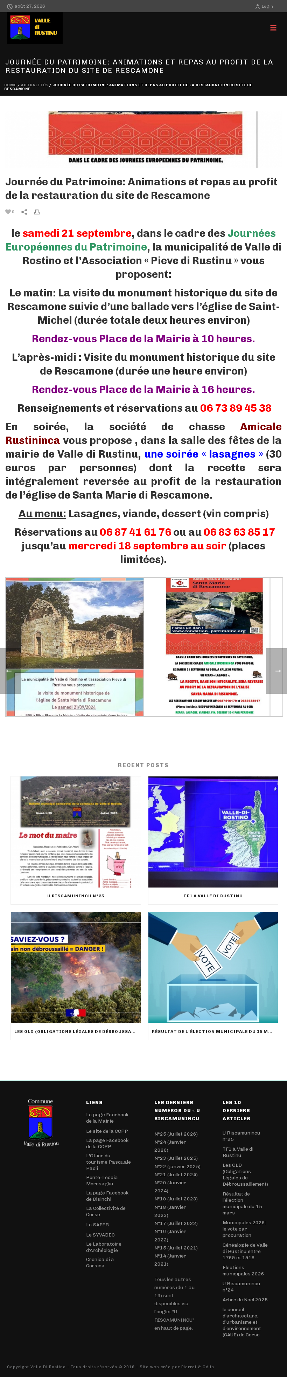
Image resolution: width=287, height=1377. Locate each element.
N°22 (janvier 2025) (177, 1167)
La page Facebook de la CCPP (107, 1143)
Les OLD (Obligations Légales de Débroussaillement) (77, 1031)
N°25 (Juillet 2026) (176, 1134)
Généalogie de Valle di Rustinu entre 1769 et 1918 (245, 1251)
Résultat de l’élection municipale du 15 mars (215, 1031)
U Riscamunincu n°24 (241, 1287)
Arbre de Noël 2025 (245, 1300)
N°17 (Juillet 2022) (176, 1223)
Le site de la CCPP (107, 1131)
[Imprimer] (40, 211)
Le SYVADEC (100, 1235)
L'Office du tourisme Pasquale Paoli (108, 1162)
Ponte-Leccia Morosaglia (102, 1180)
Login (267, 6)
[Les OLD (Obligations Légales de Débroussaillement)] (76, 967)
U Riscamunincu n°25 (75, 895)
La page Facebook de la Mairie (107, 1118)
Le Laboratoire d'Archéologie (103, 1247)
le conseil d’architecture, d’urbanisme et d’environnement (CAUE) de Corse (242, 1322)
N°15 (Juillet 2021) (176, 1248)
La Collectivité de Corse (106, 1211)
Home (10, 85)
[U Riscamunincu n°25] (76, 832)
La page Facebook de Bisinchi (107, 1196)
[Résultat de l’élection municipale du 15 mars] (213, 967)
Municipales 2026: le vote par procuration (244, 1229)
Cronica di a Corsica (100, 1262)
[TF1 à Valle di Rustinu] (213, 832)
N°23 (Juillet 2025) (176, 1158)
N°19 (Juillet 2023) (176, 1199)
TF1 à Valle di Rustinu (213, 895)
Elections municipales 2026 (243, 1271)
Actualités (34, 85)
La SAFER (97, 1225)
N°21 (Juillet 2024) (176, 1175)
